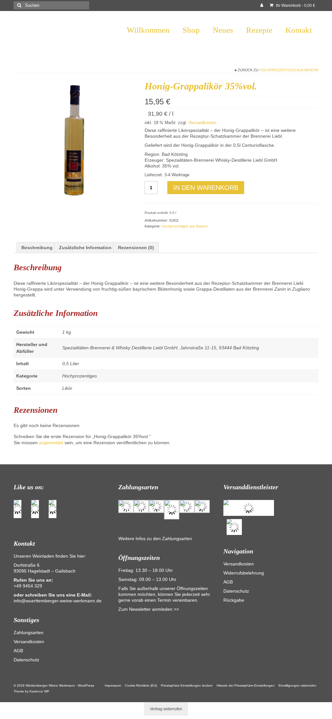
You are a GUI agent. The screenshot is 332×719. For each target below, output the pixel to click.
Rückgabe (233, 600)
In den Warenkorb (205, 187)
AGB (18, 650)
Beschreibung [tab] (37, 247)
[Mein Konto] (262, 5)
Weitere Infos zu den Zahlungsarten (155, 538)
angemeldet (51, 442)
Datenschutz (26, 659)
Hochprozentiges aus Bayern (288, 70)
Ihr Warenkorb (295, 5)
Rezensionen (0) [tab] (136, 247)
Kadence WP (39, 691)
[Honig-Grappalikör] (74, 140)
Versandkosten (202, 123)
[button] (187, 685)
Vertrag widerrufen (166, 709)
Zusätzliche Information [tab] (85, 247)
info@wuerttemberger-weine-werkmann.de (57, 600)
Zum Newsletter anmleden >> (148, 609)
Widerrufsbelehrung (243, 572)
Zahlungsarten (28, 632)
